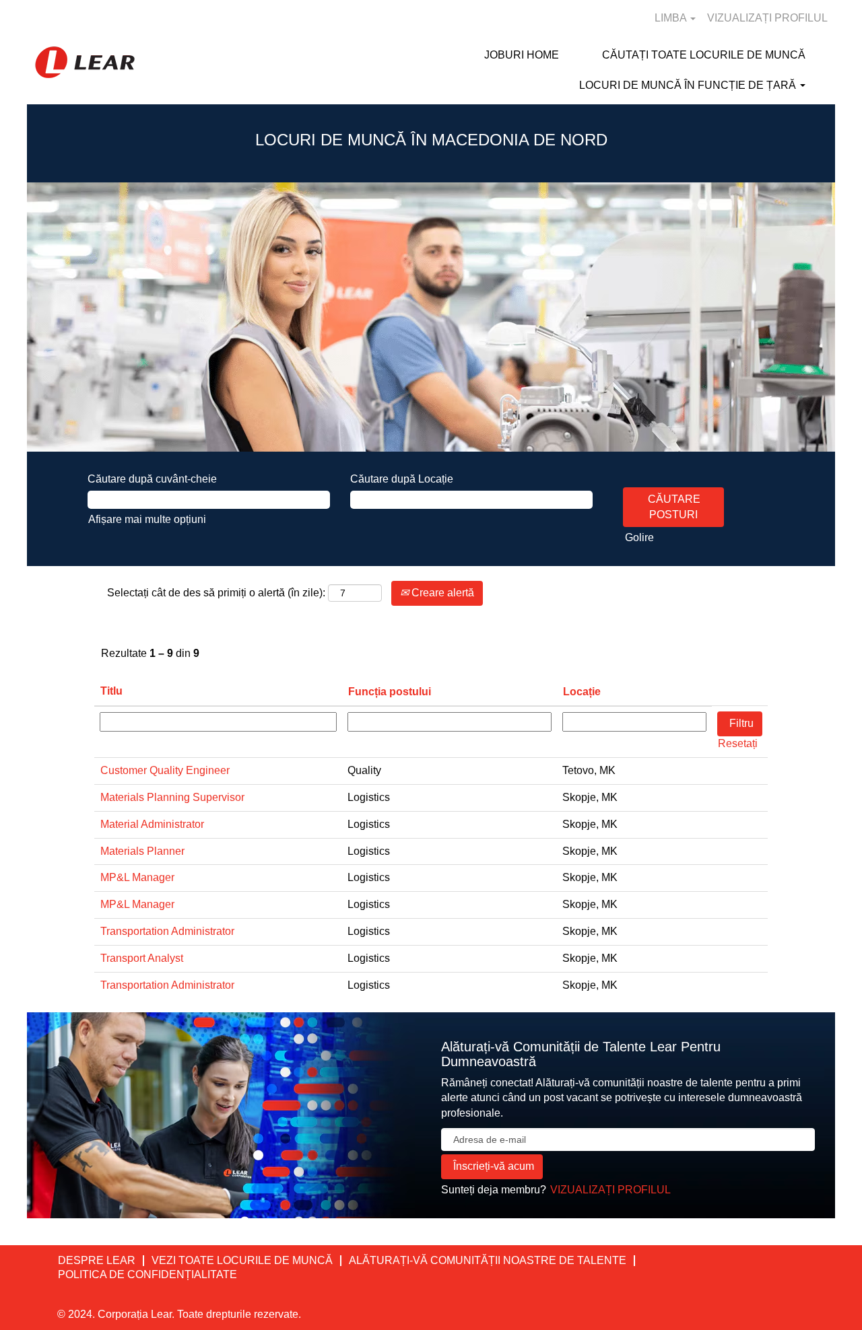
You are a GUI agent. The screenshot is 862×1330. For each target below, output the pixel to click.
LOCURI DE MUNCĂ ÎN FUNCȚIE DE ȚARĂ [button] (689, 85)
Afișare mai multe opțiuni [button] (147, 519)
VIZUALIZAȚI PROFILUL (767, 18)
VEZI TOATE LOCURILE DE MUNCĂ (242, 1260)
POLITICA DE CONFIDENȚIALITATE (147, 1274)
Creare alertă (441, 592)
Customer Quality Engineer (165, 770)
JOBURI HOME (521, 55)
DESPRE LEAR (96, 1260)
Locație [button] (582, 691)
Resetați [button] (738, 743)
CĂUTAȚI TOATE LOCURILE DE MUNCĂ (703, 55)
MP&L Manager (137, 877)
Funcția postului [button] (389, 691)
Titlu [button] (111, 691)
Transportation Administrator (167, 931)
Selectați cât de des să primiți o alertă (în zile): (216, 592)
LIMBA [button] (672, 18)
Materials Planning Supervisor (172, 797)
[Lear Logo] (85, 62)
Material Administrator (152, 824)
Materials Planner (142, 851)
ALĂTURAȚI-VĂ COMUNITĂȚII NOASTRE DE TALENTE (487, 1260)
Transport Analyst (141, 958)
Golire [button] (639, 537)
